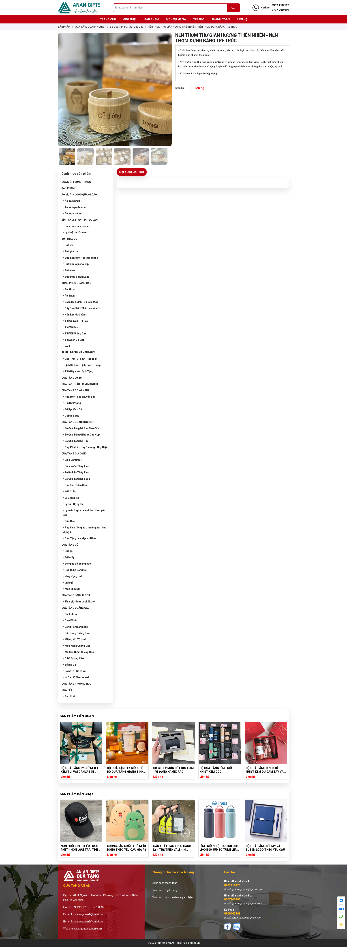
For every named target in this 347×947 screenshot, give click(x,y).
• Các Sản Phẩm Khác (75, 485)
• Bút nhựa (69, 270)
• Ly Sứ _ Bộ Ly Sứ (73, 504)
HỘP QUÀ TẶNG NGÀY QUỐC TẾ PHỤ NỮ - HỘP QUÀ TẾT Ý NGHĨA (265, 770)
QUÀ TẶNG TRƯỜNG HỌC (76, 683)
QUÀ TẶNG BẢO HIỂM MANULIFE (80, 384)
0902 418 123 (280, 5)
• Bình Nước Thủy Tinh (76, 466)
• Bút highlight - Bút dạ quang (80, 257)
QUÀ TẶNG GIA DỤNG (74, 453)
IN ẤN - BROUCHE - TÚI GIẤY (78, 352)
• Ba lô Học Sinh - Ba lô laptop (80, 302)
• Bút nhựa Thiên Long (76, 276)
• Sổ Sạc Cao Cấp (73, 409)
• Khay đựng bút (72, 576)
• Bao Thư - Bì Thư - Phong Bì (80, 358)
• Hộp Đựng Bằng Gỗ (75, 570)
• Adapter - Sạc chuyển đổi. (79, 396)
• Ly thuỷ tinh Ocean (75, 232)
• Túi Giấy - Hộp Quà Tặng (78, 371)
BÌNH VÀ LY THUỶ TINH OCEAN (79, 219)
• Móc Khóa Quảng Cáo (76, 645)
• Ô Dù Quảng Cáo (73, 658)
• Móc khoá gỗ (71, 588)
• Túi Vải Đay (70, 327)
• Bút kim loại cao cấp (76, 264)
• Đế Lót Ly (69, 491)
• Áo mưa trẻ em (72, 213)
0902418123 (232, 885)
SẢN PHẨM (68, 188)
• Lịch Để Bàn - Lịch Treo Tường (82, 365)
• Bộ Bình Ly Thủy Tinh (76, 472)
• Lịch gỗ (68, 582)
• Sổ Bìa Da (69, 664)
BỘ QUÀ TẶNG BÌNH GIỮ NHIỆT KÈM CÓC (169, 769)
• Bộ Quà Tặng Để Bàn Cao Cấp (81, 428)
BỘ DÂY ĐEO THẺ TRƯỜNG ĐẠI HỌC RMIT (263, 847)
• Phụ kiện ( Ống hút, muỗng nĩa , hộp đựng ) (84, 530)
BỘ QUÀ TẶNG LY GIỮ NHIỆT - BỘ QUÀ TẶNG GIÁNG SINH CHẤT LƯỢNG (81, 770)
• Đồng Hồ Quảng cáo (75, 626)
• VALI (66, 346)
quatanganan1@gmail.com (89, 914)
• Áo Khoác (69, 289)
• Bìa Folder (70, 614)
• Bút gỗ (67, 551)
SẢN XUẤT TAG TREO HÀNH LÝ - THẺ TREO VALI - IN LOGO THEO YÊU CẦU (126, 848)
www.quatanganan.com (88, 928)
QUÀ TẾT (66, 690)
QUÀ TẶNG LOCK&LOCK (75, 595)
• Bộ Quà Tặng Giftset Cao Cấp (81, 434)
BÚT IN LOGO (69, 238)
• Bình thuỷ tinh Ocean (76, 226)
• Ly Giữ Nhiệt (71, 497)
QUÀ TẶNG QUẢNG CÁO (75, 607)
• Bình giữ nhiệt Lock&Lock (79, 601)
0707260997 (232, 899)
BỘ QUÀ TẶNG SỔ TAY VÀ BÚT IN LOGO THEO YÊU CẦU (219, 847)
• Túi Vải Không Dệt (74, 333)
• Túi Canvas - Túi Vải (75, 320)
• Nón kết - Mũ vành (74, 314)
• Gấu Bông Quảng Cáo (76, 633)
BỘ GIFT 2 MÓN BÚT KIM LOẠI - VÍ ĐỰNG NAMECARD (127, 769)
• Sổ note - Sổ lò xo (74, 671)
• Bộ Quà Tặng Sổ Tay (75, 440)
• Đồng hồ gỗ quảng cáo (77, 563)
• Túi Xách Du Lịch (74, 339)
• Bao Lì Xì (69, 696)
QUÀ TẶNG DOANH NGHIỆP (77, 422)
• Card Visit (70, 620)
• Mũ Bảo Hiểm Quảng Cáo (78, 652)
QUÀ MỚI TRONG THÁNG (76, 181)
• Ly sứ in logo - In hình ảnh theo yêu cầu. (84, 512)
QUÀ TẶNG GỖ (69, 544)
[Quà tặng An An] (79, 7)
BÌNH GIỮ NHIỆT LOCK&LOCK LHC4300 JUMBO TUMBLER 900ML (172, 848)
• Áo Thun (69, 295)
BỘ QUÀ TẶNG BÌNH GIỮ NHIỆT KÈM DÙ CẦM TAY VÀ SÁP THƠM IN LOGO (218, 770)
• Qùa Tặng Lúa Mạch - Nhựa (79, 538)
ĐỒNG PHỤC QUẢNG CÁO (76, 283)
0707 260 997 (280, 10)
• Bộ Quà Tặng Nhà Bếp (76, 478)
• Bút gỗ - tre (70, 251)
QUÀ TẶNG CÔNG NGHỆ (75, 390)
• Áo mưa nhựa (71, 200)
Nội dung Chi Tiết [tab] (131, 172)
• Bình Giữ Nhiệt (72, 459)
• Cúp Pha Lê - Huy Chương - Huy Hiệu (85, 447)
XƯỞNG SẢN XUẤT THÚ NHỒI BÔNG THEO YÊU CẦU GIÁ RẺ (80, 847)
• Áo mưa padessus (74, 207)
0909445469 (232, 913)
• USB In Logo (71, 415)
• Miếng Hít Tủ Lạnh (74, 639)
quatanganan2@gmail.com (89, 921)
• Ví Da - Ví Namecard (76, 677)
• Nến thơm (69, 521)
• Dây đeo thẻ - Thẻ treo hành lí (81, 308)
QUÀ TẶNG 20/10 (71, 377)
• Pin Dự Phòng (72, 403)
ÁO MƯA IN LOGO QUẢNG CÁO (79, 194)
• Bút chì (68, 245)
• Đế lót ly (68, 557)
